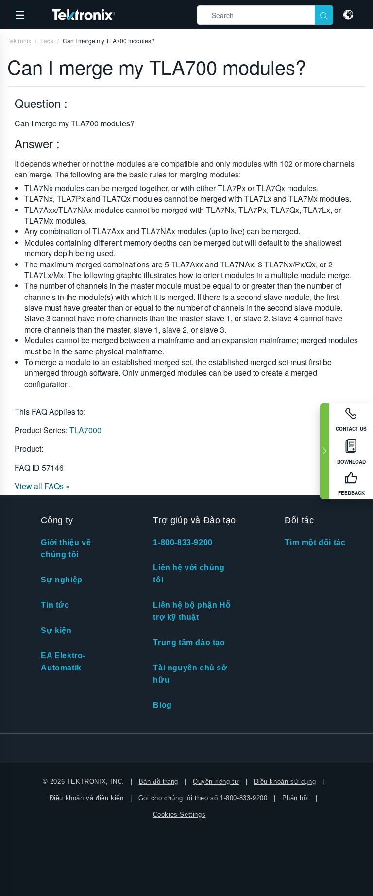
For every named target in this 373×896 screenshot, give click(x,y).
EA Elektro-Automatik (63, 661)
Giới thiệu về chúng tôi (66, 548)
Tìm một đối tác (315, 542)
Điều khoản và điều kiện (87, 798)
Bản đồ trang (158, 781)
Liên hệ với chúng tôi (188, 573)
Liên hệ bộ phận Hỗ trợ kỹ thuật (192, 611)
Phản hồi (295, 798)
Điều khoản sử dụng (285, 781)
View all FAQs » (42, 486)
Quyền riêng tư (216, 781)
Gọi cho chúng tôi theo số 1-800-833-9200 (203, 798)
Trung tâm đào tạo (189, 642)
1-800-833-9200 (182, 542)
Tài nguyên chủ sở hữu (190, 674)
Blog (162, 705)
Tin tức (55, 605)
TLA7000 (85, 430)
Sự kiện (56, 630)
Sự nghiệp (61, 580)
